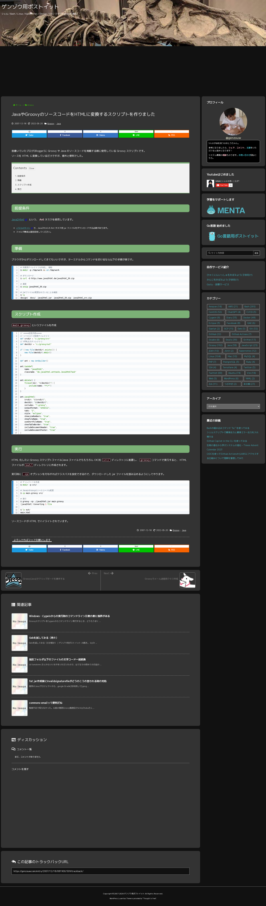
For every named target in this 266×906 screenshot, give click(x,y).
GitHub (215, 334)
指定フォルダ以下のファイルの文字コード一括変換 (57, 659)
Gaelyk (214, 328)
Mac (232, 356)
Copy (185, 269)
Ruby (250, 361)
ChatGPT (234, 312)
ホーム (18, 105)
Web (213, 378)
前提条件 (20, 176)
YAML (250, 378)
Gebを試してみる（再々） (43, 637)
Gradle (214, 339)
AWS (233, 306)
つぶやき (230, 384)
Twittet (215, 372)
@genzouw (233, 138)
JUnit (229, 350)
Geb (241, 328)
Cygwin (214, 317)
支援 (249, 147)
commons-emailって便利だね (45, 702)
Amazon (215, 306)
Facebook (233, 323)
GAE (251, 323)
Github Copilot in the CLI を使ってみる (227, 440)
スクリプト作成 (23, 184)
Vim (251, 372)
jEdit (214, 350)
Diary (231, 317)
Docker (249, 317)
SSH (212, 367)
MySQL (249, 356)
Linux (215, 356)
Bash (250, 306)
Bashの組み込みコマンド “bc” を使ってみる (228, 428)
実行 (18, 189)
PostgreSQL (231, 361)
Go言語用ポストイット (238, 236)
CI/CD (251, 312)
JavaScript (249, 345)
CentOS (215, 312)
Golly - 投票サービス (218, 284)
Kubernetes (247, 350)
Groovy (31, 105)
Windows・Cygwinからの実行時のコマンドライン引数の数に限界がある (69, 616)
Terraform (230, 367)
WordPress (231, 378)
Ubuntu (234, 372)
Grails (231, 339)
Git (253, 328)
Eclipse (214, 323)
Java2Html (18, 219)
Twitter (249, 367)
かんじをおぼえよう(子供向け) (223, 279)
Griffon (249, 339)
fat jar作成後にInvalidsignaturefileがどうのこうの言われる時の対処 (68, 681)
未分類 (249, 384)
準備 (18, 180)
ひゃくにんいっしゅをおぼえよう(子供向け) (229, 275)
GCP (228, 328)
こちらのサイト (23, 228)
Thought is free (149, 898)
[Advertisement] (133, 69)
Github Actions (241, 334)
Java (58, 123)
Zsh (213, 384)
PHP (212, 361)
